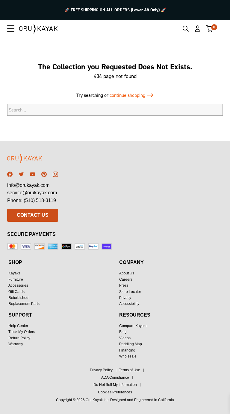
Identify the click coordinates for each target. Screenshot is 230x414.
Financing (127, 350)
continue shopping (128, 95)
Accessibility (129, 304)
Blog (123, 332)
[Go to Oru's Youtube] (32, 174)
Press (123, 285)
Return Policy (19, 338)
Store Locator (130, 292)
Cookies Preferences (115, 392)
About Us (126, 273)
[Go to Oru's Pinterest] (44, 174)
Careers (125, 279)
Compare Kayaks (133, 326)
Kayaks (14, 273)
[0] (209, 28)
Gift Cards (16, 292)
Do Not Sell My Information (115, 385)
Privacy (125, 298)
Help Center (18, 326)
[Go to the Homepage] (38, 28)
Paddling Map (130, 344)
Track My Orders (21, 332)
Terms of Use (129, 370)
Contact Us (33, 215)
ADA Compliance (115, 377)
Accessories (18, 285)
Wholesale (128, 356)
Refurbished (18, 298)
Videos (125, 338)
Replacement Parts (24, 304)
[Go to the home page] (32, 159)
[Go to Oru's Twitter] (21, 174)
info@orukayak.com (28, 185)
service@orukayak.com (32, 192)
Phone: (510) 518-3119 (31, 200)
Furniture (15, 279)
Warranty (15, 344)
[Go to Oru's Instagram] (55, 174)
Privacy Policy (101, 370)
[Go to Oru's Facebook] (10, 174)
